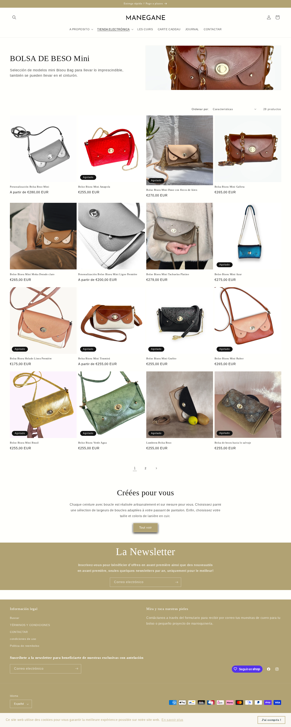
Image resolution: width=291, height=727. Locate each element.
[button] (14, 17)
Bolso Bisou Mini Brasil (24, 442)
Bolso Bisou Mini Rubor (229, 358)
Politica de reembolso (24, 646)
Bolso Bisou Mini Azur (228, 274)
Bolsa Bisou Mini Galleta (230, 186)
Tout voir (145, 527)
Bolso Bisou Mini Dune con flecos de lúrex (172, 189)
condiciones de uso (23, 638)
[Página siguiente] (156, 468)
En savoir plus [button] (172, 719)
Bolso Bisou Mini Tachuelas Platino (167, 274)
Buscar (14, 618)
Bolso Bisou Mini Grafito (161, 358)
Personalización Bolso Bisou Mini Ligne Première (107, 274)
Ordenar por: (200, 109)
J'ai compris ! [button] (271, 719)
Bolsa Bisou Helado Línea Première (31, 358)
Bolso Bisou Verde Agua (92, 442)
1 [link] (135, 468)
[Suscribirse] (176, 582)
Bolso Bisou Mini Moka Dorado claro (32, 274)
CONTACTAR (19, 632)
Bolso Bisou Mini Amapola (94, 186)
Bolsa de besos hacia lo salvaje (233, 442)
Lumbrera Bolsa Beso (158, 442)
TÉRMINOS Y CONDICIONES (30, 625)
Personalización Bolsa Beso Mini (29, 186)
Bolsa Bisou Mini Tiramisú (94, 358)
